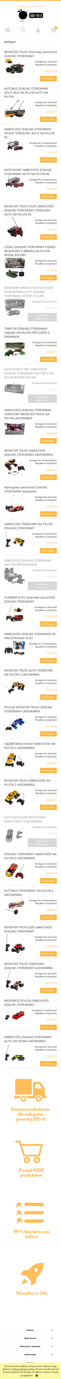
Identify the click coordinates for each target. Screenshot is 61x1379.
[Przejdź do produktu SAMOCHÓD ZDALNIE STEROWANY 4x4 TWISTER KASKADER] (14, 576)
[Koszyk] (53, 29)
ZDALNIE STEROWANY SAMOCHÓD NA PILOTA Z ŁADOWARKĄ (30, 856)
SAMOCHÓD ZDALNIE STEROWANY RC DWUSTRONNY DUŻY (30, 636)
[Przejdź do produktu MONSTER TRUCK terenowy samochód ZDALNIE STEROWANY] (14, 66)
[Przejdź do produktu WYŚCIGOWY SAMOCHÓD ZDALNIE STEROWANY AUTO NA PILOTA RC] (14, 183)
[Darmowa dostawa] (30, 1102)
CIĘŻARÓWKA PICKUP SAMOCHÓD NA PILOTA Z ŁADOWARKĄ (29, 746)
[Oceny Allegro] (30, 1224)
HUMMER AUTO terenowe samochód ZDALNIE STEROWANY (29, 599)
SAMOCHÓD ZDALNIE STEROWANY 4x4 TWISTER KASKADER (28, 562)
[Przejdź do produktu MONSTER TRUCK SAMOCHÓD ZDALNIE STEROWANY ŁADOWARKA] (14, 467)
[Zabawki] (30, 1162)
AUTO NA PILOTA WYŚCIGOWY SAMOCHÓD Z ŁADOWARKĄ (24, 819)
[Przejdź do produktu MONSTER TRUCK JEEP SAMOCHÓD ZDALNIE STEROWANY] (14, 944)
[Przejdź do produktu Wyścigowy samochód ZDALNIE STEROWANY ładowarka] (14, 504)
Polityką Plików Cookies (23, 1369)
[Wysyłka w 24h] (30, 1285)
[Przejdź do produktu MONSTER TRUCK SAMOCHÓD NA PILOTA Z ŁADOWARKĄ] (14, 797)
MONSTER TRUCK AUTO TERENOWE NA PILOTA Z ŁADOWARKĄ (28, 672)
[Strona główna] (30, 15)
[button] (7, 30)
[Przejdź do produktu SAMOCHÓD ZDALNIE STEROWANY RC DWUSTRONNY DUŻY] (14, 648)
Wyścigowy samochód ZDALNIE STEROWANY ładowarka (25, 489)
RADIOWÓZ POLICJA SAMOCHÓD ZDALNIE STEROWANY (26, 1003)
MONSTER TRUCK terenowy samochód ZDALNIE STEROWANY (30, 54)
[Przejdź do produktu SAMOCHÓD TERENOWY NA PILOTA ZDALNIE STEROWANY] (14, 539)
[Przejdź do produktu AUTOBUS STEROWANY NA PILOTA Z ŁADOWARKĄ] (14, 906)
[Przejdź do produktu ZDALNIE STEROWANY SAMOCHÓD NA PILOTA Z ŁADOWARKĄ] (14, 870)
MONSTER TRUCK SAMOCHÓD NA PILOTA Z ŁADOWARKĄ (27, 783)
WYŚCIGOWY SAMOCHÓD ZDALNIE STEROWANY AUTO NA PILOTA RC (28, 172)
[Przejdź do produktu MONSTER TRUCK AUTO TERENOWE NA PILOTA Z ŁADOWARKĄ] (14, 687)
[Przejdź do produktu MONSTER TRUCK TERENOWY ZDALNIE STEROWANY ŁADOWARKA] (14, 980)
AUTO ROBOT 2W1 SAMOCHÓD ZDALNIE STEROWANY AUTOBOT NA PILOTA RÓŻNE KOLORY (29, 373)
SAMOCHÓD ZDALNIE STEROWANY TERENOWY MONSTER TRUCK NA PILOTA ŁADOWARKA (28, 414)
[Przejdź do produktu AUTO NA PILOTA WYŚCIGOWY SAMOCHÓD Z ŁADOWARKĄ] (14, 834)
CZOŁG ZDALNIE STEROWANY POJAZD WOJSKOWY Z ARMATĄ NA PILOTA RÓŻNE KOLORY (29, 251)
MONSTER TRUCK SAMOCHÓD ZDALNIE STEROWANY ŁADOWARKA (28, 453)
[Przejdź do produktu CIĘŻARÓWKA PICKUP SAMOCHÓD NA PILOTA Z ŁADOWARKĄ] (14, 760)
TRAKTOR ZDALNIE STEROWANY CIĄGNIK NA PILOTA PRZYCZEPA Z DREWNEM (26, 333)
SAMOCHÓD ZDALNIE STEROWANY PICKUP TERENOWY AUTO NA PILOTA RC (29, 133)
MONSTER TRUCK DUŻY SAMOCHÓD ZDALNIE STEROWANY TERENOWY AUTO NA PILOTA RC (29, 210)
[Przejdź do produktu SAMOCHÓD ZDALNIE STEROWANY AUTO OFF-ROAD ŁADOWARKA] (14, 1052)
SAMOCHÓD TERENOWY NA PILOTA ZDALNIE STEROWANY (28, 526)
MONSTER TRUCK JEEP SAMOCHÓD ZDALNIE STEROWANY (28, 929)
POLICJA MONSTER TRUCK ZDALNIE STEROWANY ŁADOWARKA (28, 709)
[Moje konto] (38, 30)
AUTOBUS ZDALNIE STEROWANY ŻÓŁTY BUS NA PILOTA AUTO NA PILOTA (26, 93)
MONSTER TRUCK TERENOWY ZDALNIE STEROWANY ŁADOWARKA (28, 966)
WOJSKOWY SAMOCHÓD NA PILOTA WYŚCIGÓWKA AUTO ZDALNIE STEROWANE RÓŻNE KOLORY (28, 292)
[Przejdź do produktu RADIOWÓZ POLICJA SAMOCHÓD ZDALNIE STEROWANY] (14, 1014)
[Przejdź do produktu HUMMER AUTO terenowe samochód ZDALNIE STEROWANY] (14, 614)
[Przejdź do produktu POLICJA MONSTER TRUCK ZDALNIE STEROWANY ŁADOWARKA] (14, 723)
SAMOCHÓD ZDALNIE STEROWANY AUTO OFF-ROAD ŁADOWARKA (28, 1039)
